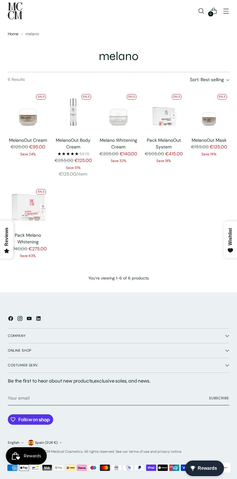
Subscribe (219, 398)
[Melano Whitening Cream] (118, 112)
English (13, 442)
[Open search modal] (201, 11)
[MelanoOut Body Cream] (73, 112)
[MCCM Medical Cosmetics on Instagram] (20, 319)
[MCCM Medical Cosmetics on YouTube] (29, 319)
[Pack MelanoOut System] (164, 112)
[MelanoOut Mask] (209, 112)
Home (13, 33)
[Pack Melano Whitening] (28, 207)
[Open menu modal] (226, 11)
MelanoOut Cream (28, 140)
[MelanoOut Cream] (28, 112)
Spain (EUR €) (46, 442)
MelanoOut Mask (209, 140)
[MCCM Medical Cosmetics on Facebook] (11, 319)
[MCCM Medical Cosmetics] (15, 10)
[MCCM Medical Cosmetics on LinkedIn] (39, 319)
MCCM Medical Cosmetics (61, 451)
